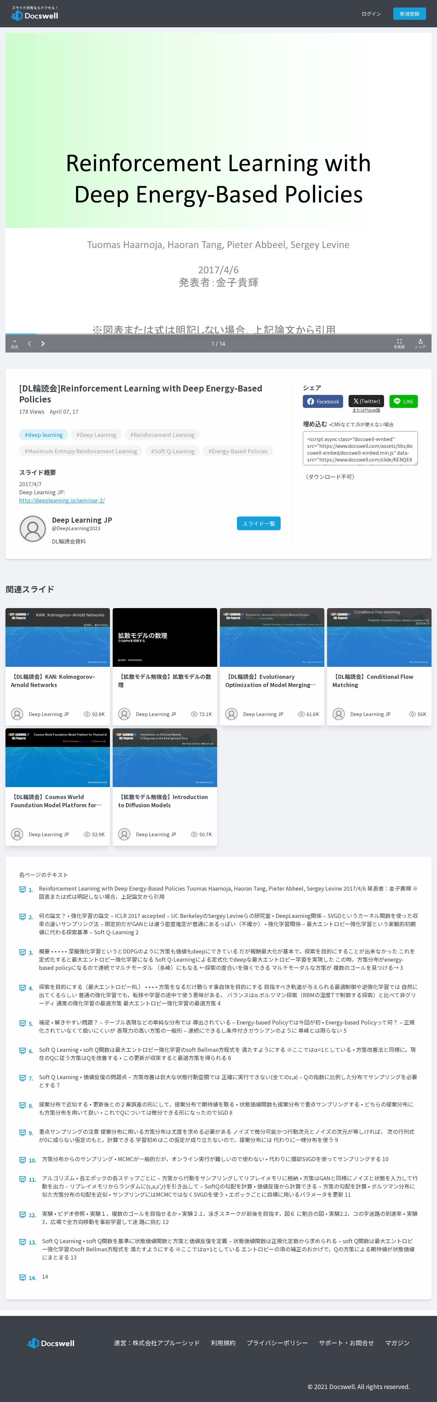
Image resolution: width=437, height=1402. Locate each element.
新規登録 (409, 13)
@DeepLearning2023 (76, 528)
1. (31, 889)
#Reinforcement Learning (162, 434)
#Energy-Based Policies (238, 451)
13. (33, 1242)
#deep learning (44, 434)
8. (31, 1105)
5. (31, 1023)
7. (31, 1078)
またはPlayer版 (366, 410)
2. (31, 917)
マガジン (397, 1342)
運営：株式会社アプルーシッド (157, 1342)
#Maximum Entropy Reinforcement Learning (81, 451)
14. (33, 1278)
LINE (408, 401)
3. (31, 952)
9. (31, 1133)
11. (33, 1179)
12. (33, 1215)
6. (31, 1051)
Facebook (328, 401)
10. (33, 1160)
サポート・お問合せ (346, 1342)
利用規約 (223, 1342)
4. (31, 988)
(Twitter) (370, 401)
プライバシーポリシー (277, 1342)
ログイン (371, 13)
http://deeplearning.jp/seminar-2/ (62, 500)
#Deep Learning (96, 434)
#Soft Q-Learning (173, 451)
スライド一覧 (258, 523)
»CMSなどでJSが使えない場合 (361, 424)
